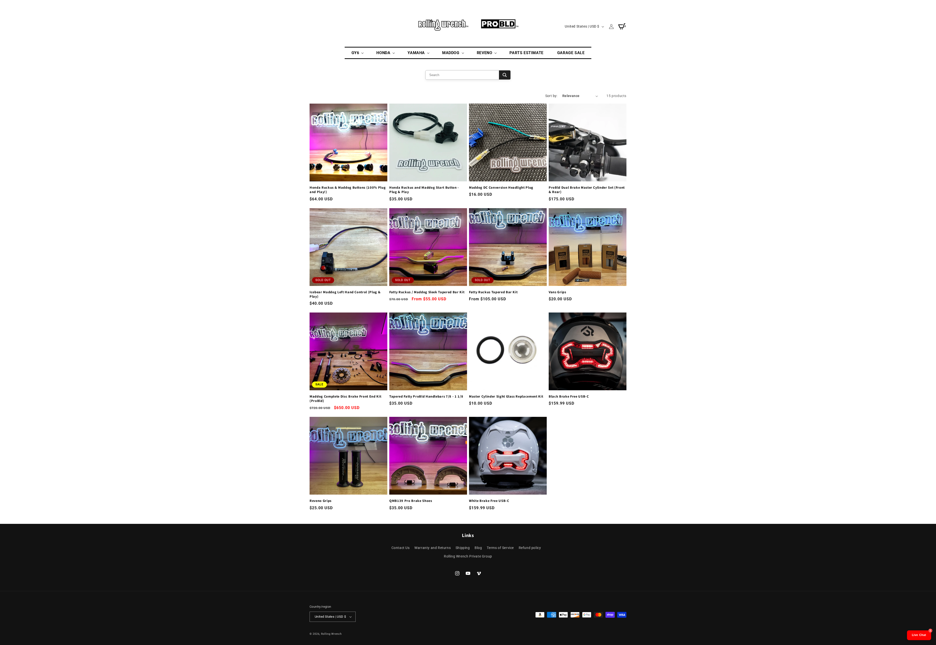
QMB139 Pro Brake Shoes (410, 501)
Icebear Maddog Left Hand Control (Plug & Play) (345, 294)
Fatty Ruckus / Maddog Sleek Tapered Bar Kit (426, 292)
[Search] (504, 74)
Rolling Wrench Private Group (468, 556)
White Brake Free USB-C (489, 501)
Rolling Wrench (331, 633)
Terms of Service (500, 548)
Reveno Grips (321, 501)
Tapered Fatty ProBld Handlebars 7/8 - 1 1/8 (426, 396)
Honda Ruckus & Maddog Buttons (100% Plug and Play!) (348, 190)
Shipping (463, 548)
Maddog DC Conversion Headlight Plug (501, 188)
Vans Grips (557, 292)
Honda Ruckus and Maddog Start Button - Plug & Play (424, 190)
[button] (357, 53)
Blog (478, 548)
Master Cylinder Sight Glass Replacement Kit (506, 396)
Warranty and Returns (432, 548)
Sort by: (551, 96)
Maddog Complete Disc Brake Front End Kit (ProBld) (345, 398)
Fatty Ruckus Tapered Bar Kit (493, 292)
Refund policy (530, 548)
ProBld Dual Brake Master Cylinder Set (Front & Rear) (587, 190)
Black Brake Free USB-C (569, 396)
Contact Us (400, 548)
